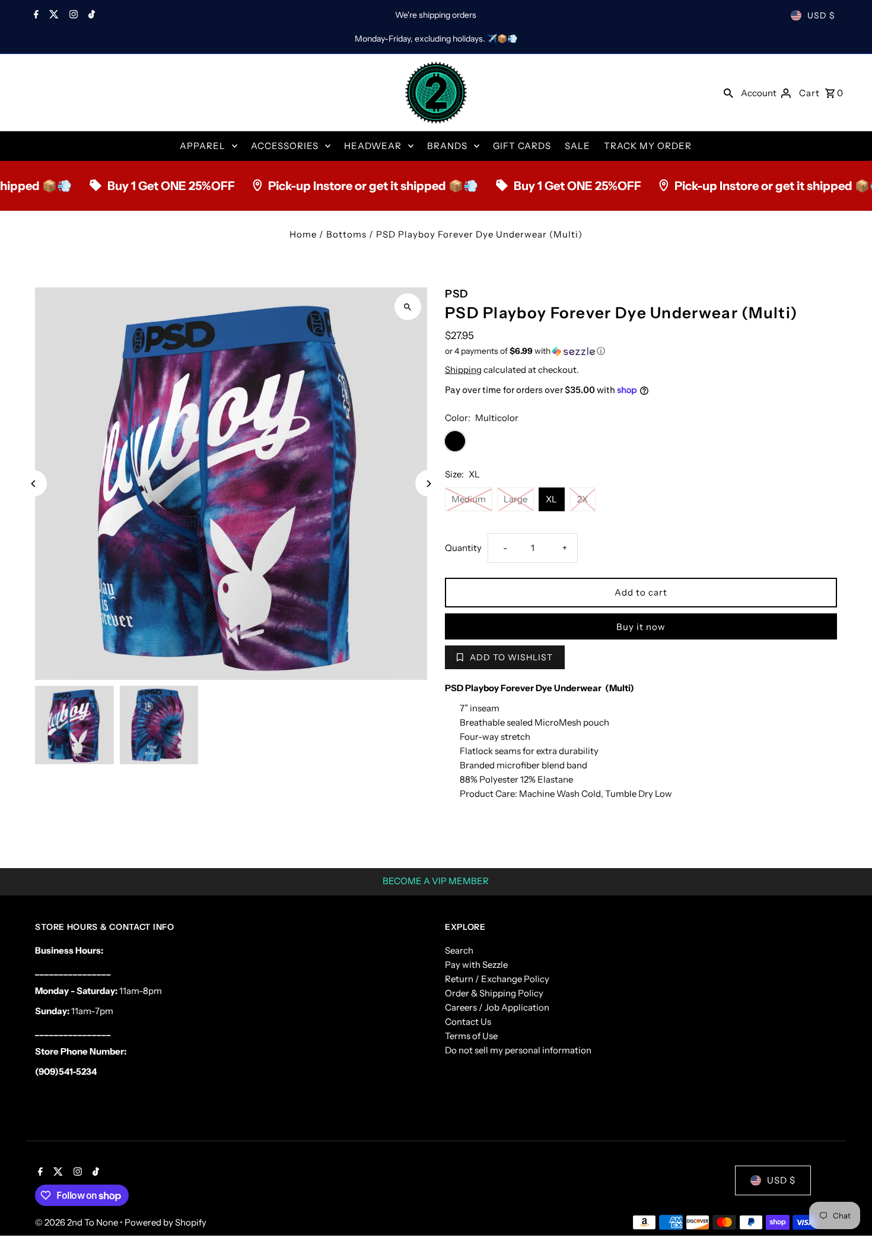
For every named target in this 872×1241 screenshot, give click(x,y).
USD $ (821, 15)
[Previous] (33, 483)
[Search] (728, 92)
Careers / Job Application (497, 1007)
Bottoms (346, 234)
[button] (641, 351)
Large (515, 499)
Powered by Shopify (165, 1222)
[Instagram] (72, 15)
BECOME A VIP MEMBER (436, 881)
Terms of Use (471, 1035)
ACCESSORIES (285, 145)
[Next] (428, 483)
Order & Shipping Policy (494, 993)
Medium (468, 499)
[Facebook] (35, 15)
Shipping (463, 369)
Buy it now (641, 626)
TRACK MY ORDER (648, 145)
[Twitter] (52, 15)
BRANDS (447, 145)
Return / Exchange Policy (497, 978)
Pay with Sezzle (476, 964)
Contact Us (468, 1021)
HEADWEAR (373, 145)
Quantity (463, 547)
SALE (577, 145)
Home (303, 234)
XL (551, 499)
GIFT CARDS (522, 145)
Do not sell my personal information (518, 1050)
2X (582, 499)
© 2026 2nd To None (77, 1222)
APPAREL (202, 145)
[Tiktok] (90, 15)
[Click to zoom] (407, 306)
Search (459, 950)
